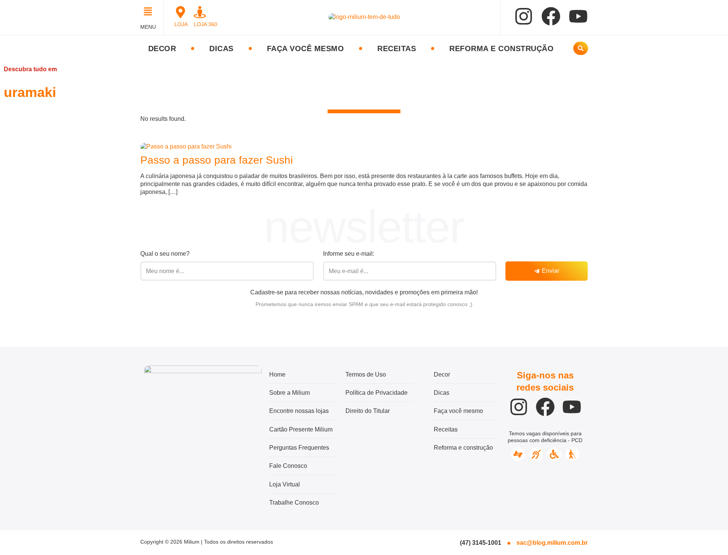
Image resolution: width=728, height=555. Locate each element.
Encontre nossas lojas (299, 411)
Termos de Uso (365, 374)
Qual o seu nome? (165, 253)
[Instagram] (523, 16)
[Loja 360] (200, 12)
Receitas (396, 48)
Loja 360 (205, 24)
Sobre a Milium (289, 392)
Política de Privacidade (376, 392)
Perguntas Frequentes (299, 447)
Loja (181, 24)
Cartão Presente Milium (301, 429)
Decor (162, 48)
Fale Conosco (288, 466)
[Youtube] (578, 16)
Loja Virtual (284, 484)
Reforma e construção (501, 48)
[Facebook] (550, 16)
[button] (150, 12)
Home (277, 374)
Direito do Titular (367, 411)
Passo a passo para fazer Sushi (216, 160)
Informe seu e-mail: (348, 253)
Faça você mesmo (305, 48)
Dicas (221, 48)
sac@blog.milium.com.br (552, 542)
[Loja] (180, 12)
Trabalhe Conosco (294, 502)
